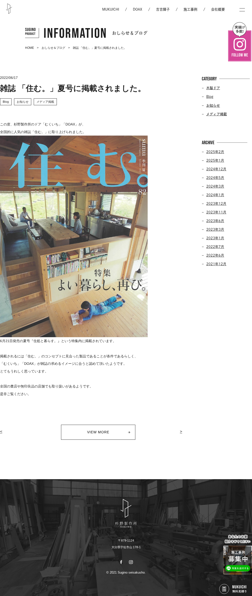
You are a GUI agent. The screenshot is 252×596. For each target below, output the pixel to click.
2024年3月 (215, 186)
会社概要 (218, 9)
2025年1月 (215, 160)
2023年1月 (215, 238)
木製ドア (213, 88)
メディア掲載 (216, 114)
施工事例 (190, 9)
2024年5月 (215, 177)
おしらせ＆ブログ (53, 48)
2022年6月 (215, 255)
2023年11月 (216, 212)
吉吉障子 (163, 9)
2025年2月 (215, 152)
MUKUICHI (110, 9)
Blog (209, 96)
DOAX (137, 9)
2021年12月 (216, 264)
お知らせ (213, 105)
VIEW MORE (98, 432)
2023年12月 (216, 203)
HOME (29, 48)
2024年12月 (216, 169)
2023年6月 (215, 221)
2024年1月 (215, 195)
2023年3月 (215, 229)
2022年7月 (215, 246)
